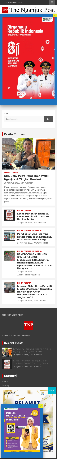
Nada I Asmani (40, 301)
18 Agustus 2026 (24, 301)
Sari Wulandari (27, 183)
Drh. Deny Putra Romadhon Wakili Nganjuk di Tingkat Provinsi (26, 177)
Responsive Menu (52, 2)
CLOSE (52, 390)
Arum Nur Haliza (41, 243)
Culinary (5, 385)
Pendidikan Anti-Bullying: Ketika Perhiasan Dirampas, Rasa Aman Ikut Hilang (34, 237)
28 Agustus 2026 (11, 183)
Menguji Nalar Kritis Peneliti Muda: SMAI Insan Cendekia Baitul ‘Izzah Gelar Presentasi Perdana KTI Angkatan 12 (34, 292)
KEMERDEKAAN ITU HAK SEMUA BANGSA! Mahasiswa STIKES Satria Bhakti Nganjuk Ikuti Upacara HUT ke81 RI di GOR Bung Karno (34, 261)
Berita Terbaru (14, 134)
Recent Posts (14, 343)
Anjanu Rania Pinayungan (28, 275)
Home (5, 381)
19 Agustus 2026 (24, 272)
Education (37, 231)
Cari (6, 113)
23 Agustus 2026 (24, 243)
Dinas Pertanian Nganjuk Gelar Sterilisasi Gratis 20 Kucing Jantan (33, 216)
